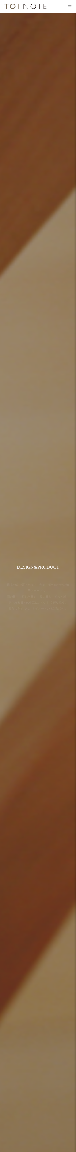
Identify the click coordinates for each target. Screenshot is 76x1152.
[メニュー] (69, 6)
